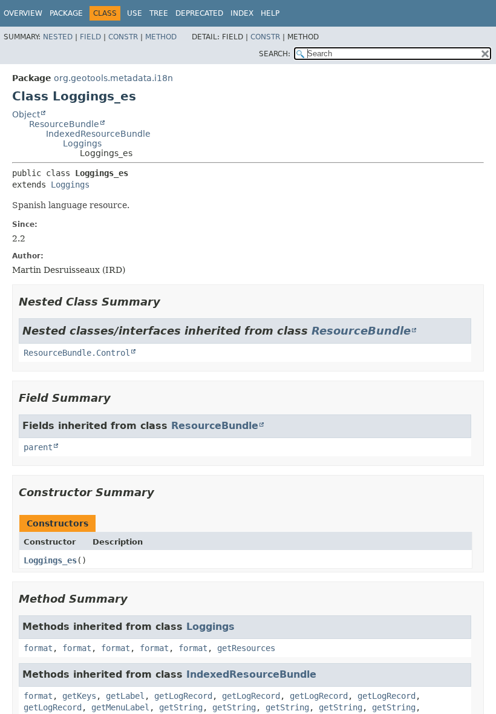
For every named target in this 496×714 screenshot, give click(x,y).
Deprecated (199, 13)
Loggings (82, 143)
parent (38, 447)
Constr (123, 37)
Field (90, 37)
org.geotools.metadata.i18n (113, 78)
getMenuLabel (120, 707)
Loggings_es (50, 560)
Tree (158, 13)
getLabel (125, 696)
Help (270, 13)
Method (161, 37)
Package (66, 13)
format (38, 648)
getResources (246, 648)
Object (26, 114)
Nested (58, 37)
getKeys (79, 696)
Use (134, 13)
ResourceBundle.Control (77, 353)
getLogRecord (183, 696)
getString (181, 707)
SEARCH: (274, 54)
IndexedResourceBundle (98, 134)
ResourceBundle (64, 124)
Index (241, 13)
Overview (23, 13)
